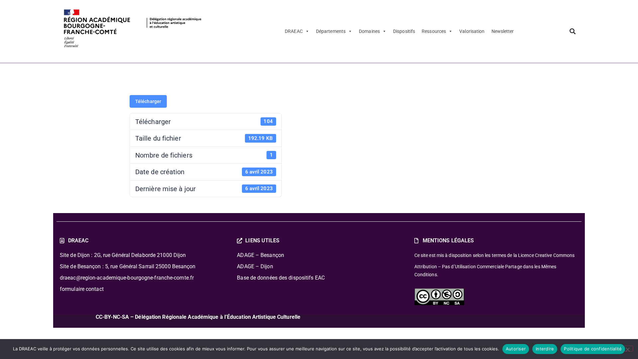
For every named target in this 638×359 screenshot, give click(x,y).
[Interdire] (627, 349)
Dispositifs (404, 31)
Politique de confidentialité (593, 348)
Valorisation (471, 31)
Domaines (369, 31)
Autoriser (516, 348)
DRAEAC (294, 31)
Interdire (545, 348)
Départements (331, 31)
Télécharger (148, 101)
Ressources (434, 31)
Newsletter (502, 31)
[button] (572, 31)
